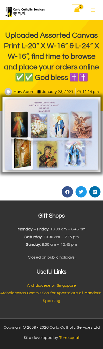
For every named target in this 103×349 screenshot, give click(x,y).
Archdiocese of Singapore (51, 285)
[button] (67, 191)
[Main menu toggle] (92, 10)
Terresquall (69, 338)
